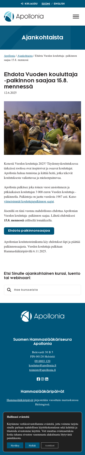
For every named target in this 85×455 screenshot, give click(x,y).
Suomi (46, 4)
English (59, 4)
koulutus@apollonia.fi (42, 365)
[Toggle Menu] (76, 16)
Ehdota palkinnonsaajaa (29, 230)
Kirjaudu (31, 4)
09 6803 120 (42, 361)
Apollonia (9, 56)
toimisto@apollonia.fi (42, 370)
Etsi (8, 290)
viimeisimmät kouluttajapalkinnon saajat (29, 201)
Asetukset (49, 445)
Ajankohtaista (25, 56)
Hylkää (32, 445)
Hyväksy (15, 445)
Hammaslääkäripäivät (20, 400)
